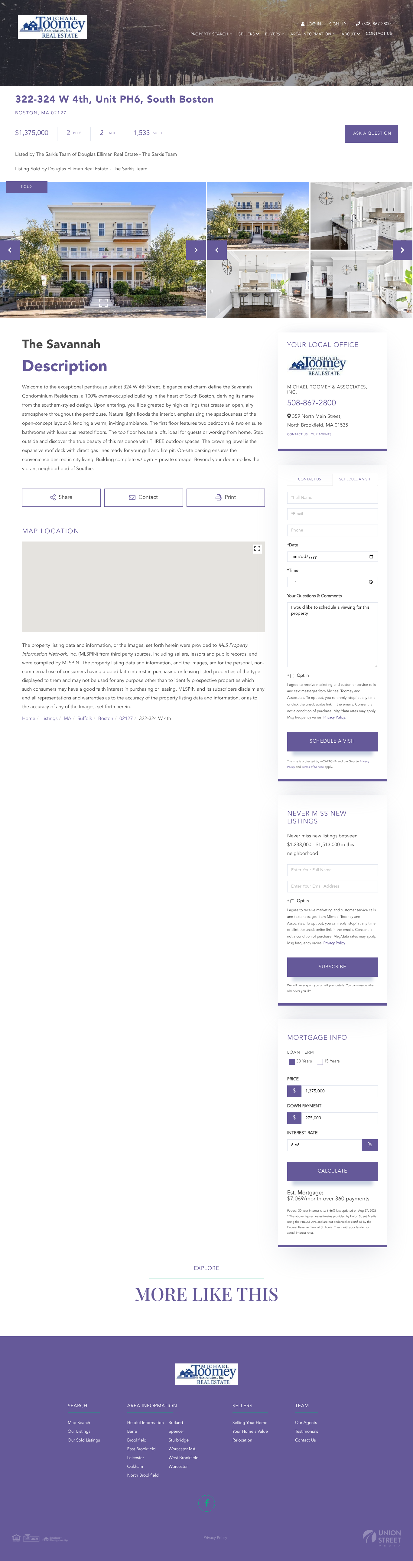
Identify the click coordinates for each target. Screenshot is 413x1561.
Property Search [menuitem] (209, 35)
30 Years (304, 1061)
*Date (292, 545)
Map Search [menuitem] (79, 1423)
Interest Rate (302, 1133)
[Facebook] (206, 1503)
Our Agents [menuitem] (306, 1423)
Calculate (332, 1171)
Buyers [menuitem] (272, 35)
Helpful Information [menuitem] (145, 1423)
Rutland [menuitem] (176, 1423)
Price (293, 1079)
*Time (292, 571)
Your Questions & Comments (314, 596)
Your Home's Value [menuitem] (250, 1432)
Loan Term (300, 1053)
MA (67, 718)
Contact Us (297, 434)
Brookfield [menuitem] (137, 1440)
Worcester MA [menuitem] (182, 1449)
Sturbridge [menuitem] (179, 1440)
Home (28, 718)
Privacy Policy (334, 717)
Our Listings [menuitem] (79, 1432)
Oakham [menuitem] (135, 1467)
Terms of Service (313, 767)
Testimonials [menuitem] (306, 1432)
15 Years (332, 1061)
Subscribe (332, 967)
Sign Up (337, 24)
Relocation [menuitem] (242, 1440)
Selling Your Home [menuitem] (250, 1423)
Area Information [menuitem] (310, 35)
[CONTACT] (371, 134)
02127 (126, 718)
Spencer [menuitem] (176, 1432)
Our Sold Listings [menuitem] (84, 1440)
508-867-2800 (311, 403)
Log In (313, 24)
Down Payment (304, 1106)
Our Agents (321, 434)
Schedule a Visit (354, 479)
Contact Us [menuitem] (379, 34)
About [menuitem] (349, 35)
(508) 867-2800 (376, 24)
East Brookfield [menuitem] (141, 1449)
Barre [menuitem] (132, 1432)
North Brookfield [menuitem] (143, 1476)
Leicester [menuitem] (135, 1458)
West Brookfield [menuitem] (184, 1458)
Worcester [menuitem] (178, 1467)
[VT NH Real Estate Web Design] (382, 1538)
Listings (49, 718)
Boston (105, 718)
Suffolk (84, 718)
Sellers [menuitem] (247, 35)
